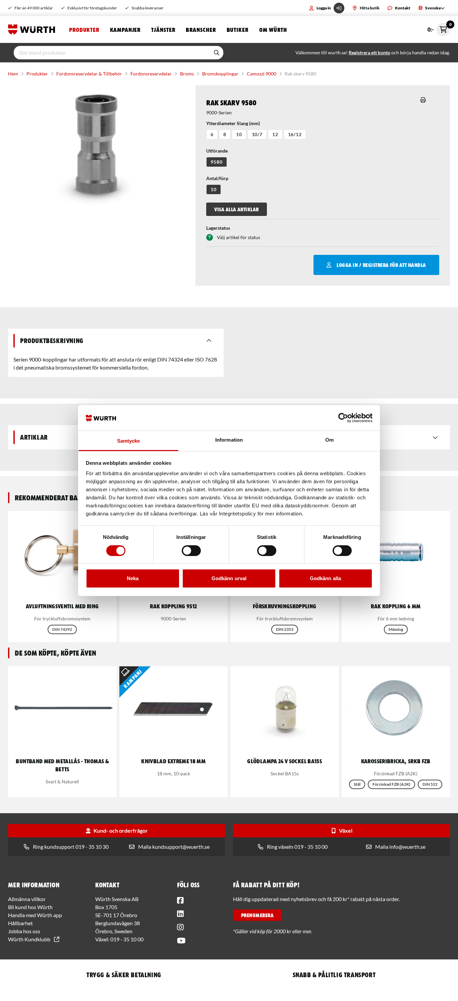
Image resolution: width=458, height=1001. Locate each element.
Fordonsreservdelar (151, 73)
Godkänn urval (229, 578)
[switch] (191, 550)
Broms (187, 73)
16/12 (295, 134)
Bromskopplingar (220, 73)
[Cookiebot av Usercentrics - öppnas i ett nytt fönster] (343, 418)
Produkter (84, 29)
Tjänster (163, 29)
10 (239, 134)
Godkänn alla (325, 578)
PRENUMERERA (257, 915)
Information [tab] (229, 440)
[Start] (33, 29)
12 (275, 134)
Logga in (324, 7)
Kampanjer (125, 29)
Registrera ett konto (369, 52)
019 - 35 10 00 (127, 939)
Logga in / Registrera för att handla (381, 265)
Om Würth (273, 29)
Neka (132, 578)
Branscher (201, 29)
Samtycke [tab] (128, 441)
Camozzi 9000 (261, 73)
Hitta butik (370, 7)
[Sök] (216, 52)
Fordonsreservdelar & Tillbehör (89, 73)
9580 (216, 162)
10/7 (257, 134)
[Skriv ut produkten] (423, 100)
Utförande (217, 151)
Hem (13, 73)
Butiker (237, 29)
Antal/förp (217, 178)
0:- (438, 28)
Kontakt (402, 7)
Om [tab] (329, 440)
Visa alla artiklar (236, 209)
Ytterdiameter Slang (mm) (233, 123)
